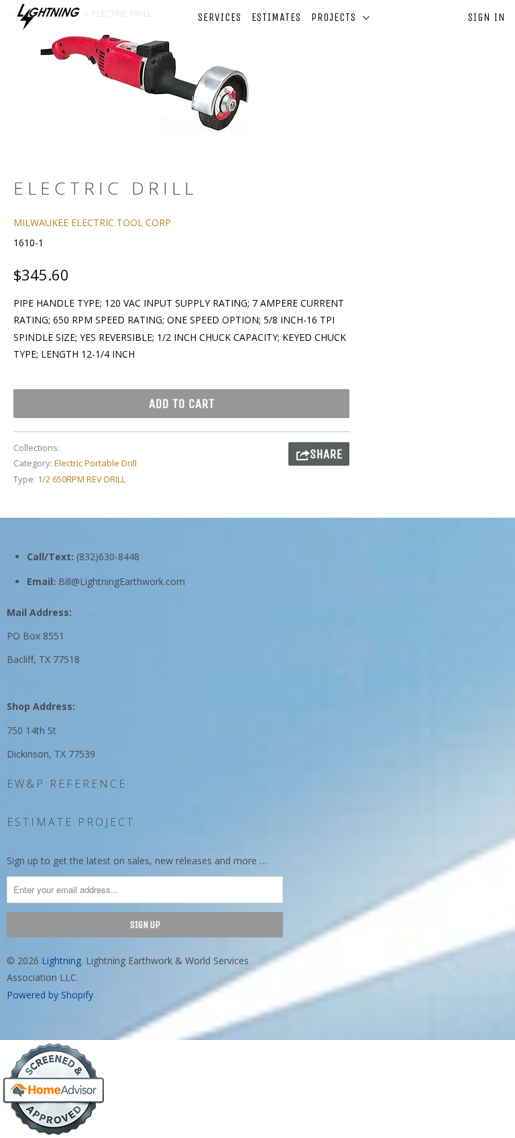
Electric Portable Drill (95, 463)
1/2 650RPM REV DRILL (81, 479)
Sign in (487, 17)
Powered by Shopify (50, 994)
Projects (337, 17)
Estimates (276, 17)
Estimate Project (71, 822)
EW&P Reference (67, 783)
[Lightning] (48, 17)
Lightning (61, 960)
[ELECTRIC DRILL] (145, 82)
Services (219, 17)
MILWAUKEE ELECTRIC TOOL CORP (92, 222)
